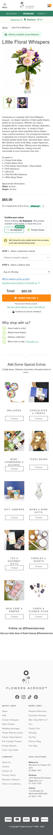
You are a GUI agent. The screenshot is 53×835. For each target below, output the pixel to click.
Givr (31, 724)
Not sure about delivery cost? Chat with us (26, 307)
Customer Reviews (37, 715)
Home (4, 27)
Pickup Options (9, 746)
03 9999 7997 (35, 770)
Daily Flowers (8, 724)
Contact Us (7, 771)
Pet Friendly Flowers (12, 741)
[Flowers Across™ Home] (27, 5)
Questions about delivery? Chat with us (19, 282)
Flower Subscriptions (12, 737)
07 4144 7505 (35, 783)
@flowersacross (33, 628)
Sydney (41, 13)
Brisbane (28, 13)
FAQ (4, 715)
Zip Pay (32, 737)
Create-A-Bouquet (10, 720)
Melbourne (11, 13)
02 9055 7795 (35, 796)
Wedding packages (11, 728)
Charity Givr (34, 728)
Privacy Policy (9, 775)
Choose (14, 418)
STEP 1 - (6, 251)
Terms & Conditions (11, 784)
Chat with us (32, 341)
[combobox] (24, 257)
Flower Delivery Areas (12, 733)
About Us (6, 762)
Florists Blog (35, 741)
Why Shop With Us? (38, 720)
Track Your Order (10, 750)
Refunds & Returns (11, 780)
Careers (5, 767)
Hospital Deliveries (38, 711)
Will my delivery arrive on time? (16, 278)
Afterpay (33, 733)
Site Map (33, 746)
